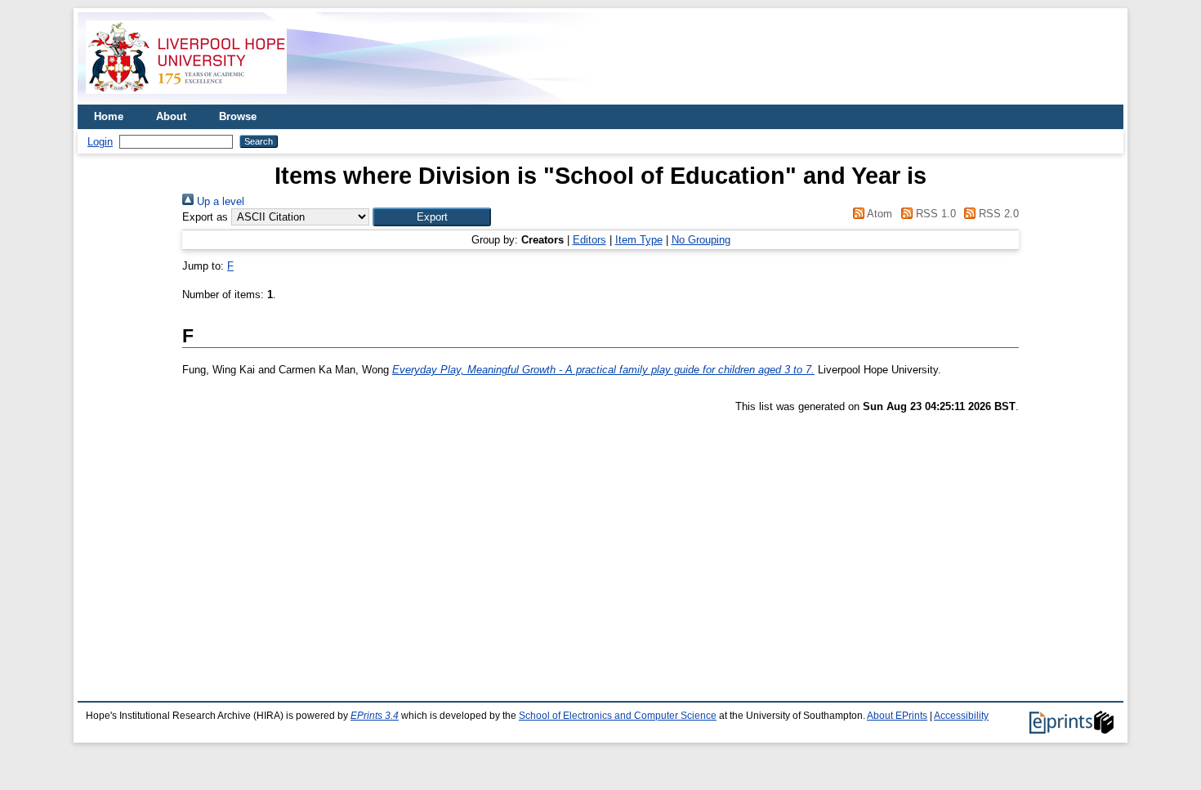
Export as (205, 217)
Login (100, 142)
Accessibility (961, 716)
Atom (878, 214)
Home (108, 116)
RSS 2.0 (997, 214)
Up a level (219, 201)
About (171, 116)
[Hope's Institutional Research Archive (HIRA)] (186, 98)
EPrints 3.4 (374, 716)
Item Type (639, 240)
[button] (432, 217)
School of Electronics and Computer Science (618, 716)
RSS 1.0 (934, 214)
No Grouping (701, 240)
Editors (589, 240)
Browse (238, 116)
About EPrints (897, 716)
